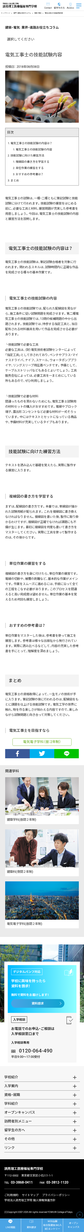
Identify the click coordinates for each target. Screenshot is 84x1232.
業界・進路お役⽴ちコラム (22, 13)
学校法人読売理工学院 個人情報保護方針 (29, 1200)
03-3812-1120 (57, 1182)
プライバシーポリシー (56, 1195)
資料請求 (38, 1003)
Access (70, 8)
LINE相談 (10, 1227)
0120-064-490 (36, 1051)
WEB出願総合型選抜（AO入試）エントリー (52, 1225)
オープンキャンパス (73, 1225)
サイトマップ (30, 1195)
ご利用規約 (11, 1195)
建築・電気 (37, 13)
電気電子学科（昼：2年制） (42, 742)
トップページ (5, 13)
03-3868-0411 (22, 1182)
